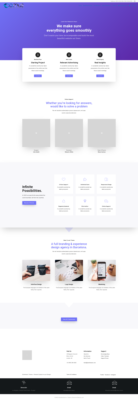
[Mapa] (23, 386)
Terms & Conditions (72, 374)
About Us (86, 354)
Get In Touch (87, 358)
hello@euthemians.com (90, 362)
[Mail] (69, 386)
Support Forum (104, 358)
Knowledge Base (105, 354)
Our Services (87, 356)
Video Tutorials (105, 356)
